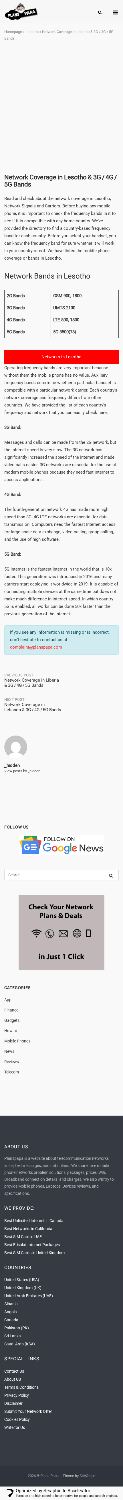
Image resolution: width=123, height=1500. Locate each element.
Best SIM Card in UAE (23, 1236)
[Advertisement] (61, 107)
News (9, 1051)
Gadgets (11, 1020)
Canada (11, 1320)
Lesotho (32, 32)
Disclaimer (13, 1403)
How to (10, 1030)
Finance (11, 1010)
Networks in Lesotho (61, 356)
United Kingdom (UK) (22, 1287)
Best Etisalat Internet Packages (32, 1244)
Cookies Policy (17, 1419)
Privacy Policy (16, 1395)
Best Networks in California (28, 1228)
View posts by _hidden (22, 771)
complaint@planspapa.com (36, 647)
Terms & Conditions (21, 1387)
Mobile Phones (17, 1041)
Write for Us (14, 1427)
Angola (10, 1312)
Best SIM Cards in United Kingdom (34, 1252)
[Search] (111, 875)
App (7, 999)
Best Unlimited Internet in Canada (34, 1220)
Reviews (11, 1061)
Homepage (13, 32)
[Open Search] (100, 12)
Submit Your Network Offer (28, 1411)
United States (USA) (21, 1279)
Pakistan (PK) (16, 1328)
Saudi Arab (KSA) (19, 1344)
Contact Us (14, 1371)
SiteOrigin (87, 1476)
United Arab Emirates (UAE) (28, 1295)
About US (12, 1379)
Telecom (11, 1072)
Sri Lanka (12, 1336)
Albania (11, 1303)
